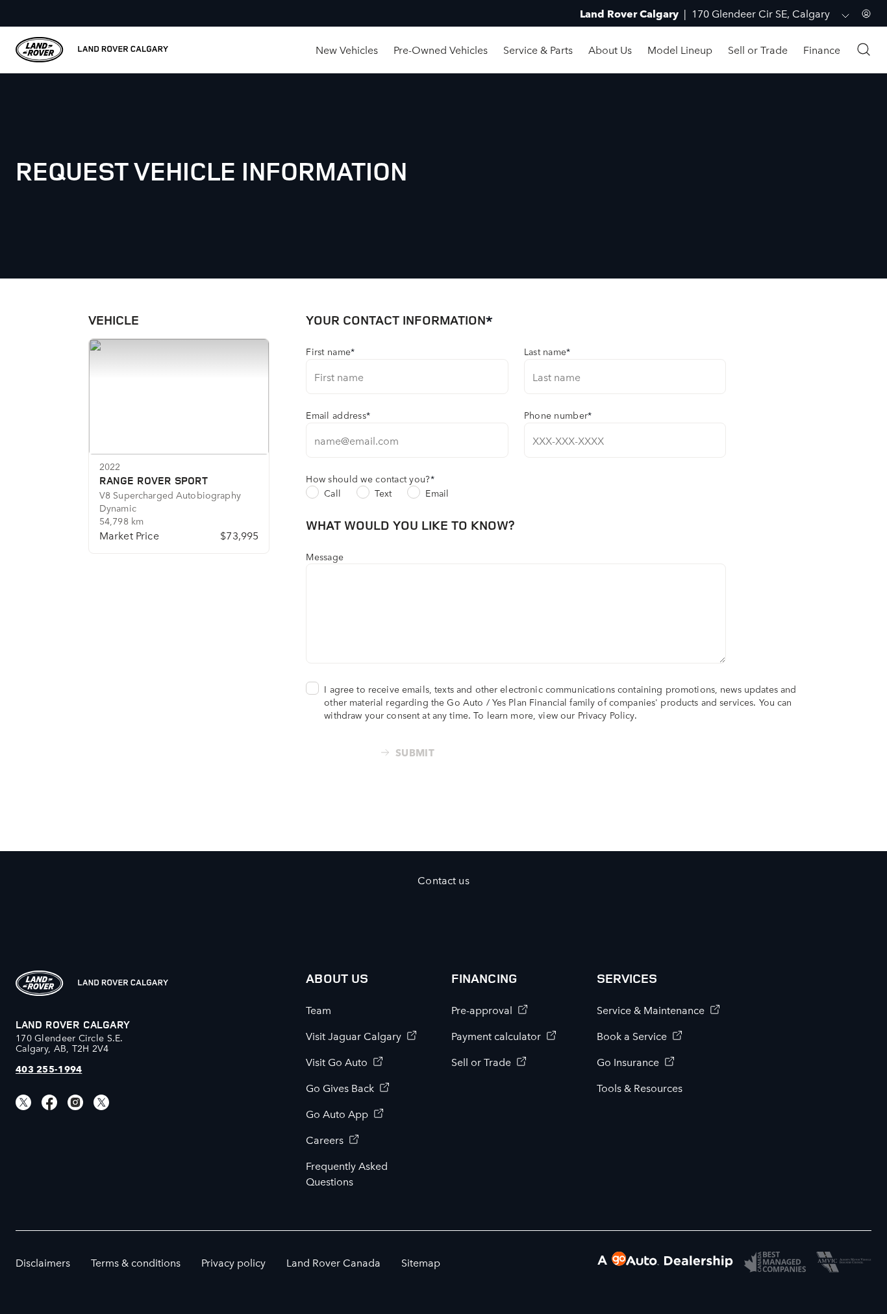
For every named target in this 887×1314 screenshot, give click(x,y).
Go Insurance (628, 1061)
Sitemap (420, 1262)
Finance (821, 49)
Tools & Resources (639, 1087)
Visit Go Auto (337, 1061)
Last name (547, 351)
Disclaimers (43, 1262)
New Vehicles (347, 49)
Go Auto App (337, 1113)
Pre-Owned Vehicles (441, 49)
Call (332, 492)
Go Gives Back (340, 1087)
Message (325, 556)
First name (330, 351)
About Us (610, 49)
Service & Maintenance (651, 1009)
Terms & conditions (136, 1262)
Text (383, 492)
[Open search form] (863, 49)
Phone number (558, 415)
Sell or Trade (758, 49)
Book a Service (632, 1035)
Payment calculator (496, 1035)
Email (437, 492)
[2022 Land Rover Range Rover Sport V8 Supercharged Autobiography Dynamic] (179, 396)
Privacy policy (233, 1262)
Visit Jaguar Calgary (353, 1035)
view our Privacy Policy (586, 714)
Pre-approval (481, 1009)
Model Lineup (679, 49)
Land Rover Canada (333, 1262)
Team (318, 1009)
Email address (338, 415)
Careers (325, 1139)
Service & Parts (538, 49)
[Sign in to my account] (866, 13)
